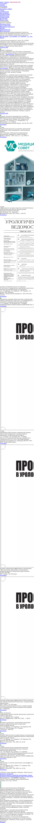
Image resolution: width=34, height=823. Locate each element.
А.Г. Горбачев (22, 36)
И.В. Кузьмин (4, 36)
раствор (6, 2)
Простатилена (10, 54)
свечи (1, 2)
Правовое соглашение (6, 773)
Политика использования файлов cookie (12, 776)
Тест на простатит (5, 25)
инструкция (3, 68)
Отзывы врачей (4, 17)
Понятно (2, 822)
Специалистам (4, 11)
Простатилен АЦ (15, 2)
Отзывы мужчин (5, 14)
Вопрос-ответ (4, 20)
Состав (2, 10)
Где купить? (3, 3)
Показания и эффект (6, 9)
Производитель (4, 15)
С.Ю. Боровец (13, 36)
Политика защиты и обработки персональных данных (16, 775)
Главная (2, 4)
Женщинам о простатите (7, 26)
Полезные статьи (5, 24)
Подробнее (3, 124)
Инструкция (3, 18)
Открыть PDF (4, 47)
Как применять (4, 13)
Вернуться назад (5, 31)
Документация (28, 776)
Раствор (2, 28)
